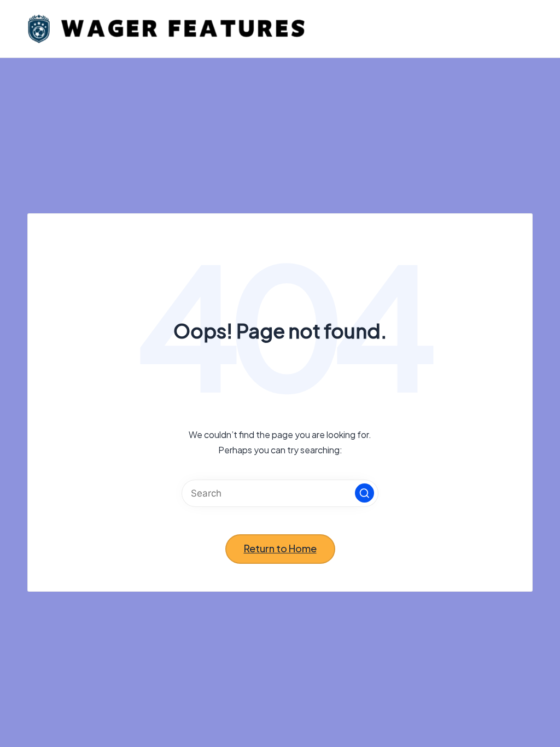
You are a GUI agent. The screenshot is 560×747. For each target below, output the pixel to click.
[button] (364, 493)
